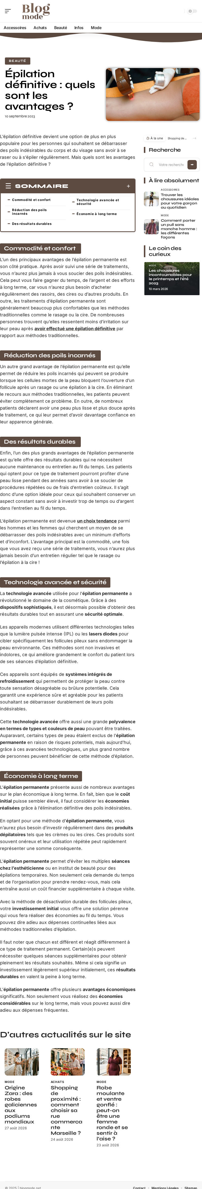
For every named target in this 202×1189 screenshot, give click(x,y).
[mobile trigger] (9, 11)
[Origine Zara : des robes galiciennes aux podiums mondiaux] (22, 1062)
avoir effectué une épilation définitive (74, 328)
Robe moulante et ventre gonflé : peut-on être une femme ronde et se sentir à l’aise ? (112, 1113)
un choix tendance (97, 520)
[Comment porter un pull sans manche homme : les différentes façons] (151, 226)
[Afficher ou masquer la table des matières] (99, 186)
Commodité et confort (32, 200)
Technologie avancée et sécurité (98, 202)
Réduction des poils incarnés (29, 212)
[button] (194, 138)
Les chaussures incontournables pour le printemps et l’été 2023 (170, 276)
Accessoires (170, 189)
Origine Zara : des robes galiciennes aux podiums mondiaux (21, 1105)
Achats (57, 1082)
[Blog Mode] (35, 11)
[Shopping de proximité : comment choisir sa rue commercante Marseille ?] (68, 1062)
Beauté (17, 61)
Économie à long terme (97, 214)
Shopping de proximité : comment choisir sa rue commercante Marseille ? (66, 1110)
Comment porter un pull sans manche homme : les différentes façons (179, 228)
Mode (9, 1082)
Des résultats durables (32, 224)
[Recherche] (179, 11)
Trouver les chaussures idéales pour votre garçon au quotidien (180, 201)
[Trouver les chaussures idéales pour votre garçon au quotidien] (151, 198)
